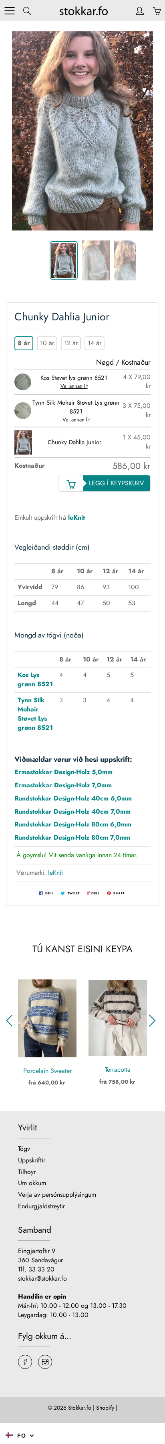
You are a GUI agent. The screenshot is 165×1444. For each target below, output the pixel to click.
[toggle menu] (9, 11)
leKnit (55, 872)
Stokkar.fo (79, 1408)
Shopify (105, 1408)
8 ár (24, 343)
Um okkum (32, 1183)
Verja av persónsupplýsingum (57, 1194)
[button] (153, 1021)
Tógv (24, 1148)
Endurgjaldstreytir (41, 1206)
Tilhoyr (27, 1171)
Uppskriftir (31, 1160)
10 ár (47, 343)
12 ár (71, 343)
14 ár (94, 343)
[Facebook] (25, 1362)
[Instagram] (45, 1362)
